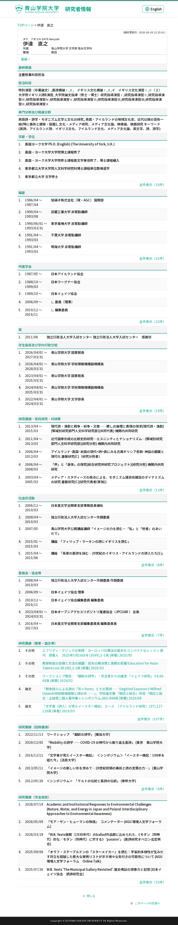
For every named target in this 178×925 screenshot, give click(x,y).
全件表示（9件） (153, 789)
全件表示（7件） (153, 635)
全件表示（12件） (152, 490)
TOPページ (25, 25)
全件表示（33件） (152, 882)
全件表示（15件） (152, 258)
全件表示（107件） (151, 719)
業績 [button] (24, 59)
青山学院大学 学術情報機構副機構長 (77, 364)
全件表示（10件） (152, 184)
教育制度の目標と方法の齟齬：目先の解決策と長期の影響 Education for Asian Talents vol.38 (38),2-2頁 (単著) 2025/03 (100, 665)
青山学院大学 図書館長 (67, 352)
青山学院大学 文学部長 (67, 399)
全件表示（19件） (152, 410)
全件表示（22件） (152, 321)
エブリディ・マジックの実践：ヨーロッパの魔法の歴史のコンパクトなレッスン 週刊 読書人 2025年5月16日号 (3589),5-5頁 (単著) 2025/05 (102, 652)
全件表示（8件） (153, 565)
